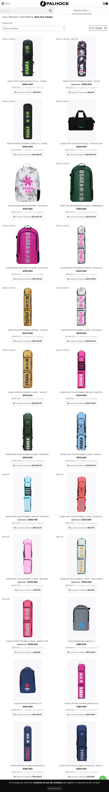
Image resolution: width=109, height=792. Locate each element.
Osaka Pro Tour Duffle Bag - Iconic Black (81, 143)
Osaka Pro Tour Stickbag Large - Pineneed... (28, 454)
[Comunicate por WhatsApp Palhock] (102, 779)
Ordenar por (7, 23)
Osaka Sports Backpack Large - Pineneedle (81, 206)
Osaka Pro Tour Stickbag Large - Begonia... (27, 579)
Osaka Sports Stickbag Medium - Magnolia (81, 268)
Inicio (4, 17)
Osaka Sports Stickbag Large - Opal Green (81, 579)
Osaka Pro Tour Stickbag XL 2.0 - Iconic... (28, 81)
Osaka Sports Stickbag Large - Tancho (27, 392)
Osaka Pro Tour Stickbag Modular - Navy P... (81, 766)
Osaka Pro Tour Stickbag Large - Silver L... (81, 454)
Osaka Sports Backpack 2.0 (81, 641)
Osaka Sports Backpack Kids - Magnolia (28, 206)
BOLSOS (13, 17)
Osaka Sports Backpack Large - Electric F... (27, 268)
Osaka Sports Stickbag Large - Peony (81, 81)
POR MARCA (26, 17)
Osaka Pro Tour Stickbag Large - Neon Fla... (81, 516)
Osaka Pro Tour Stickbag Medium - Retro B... (28, 516)
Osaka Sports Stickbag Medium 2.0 (81, 703)
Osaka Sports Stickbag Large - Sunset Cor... (27, 641)
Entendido (54, 788)
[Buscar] (50, 11)
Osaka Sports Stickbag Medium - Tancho (28, 330)
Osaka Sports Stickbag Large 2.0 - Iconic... (28, 143)
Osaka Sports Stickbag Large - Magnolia (81, 330)
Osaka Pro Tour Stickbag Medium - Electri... (81, 392)
